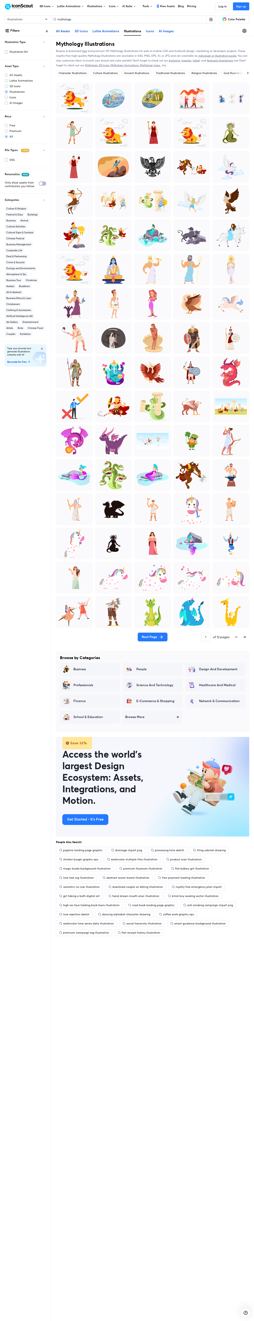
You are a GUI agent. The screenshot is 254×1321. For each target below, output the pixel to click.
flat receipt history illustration (141, 932)
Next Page (149, 637)
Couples (10, 333)
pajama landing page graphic (82, 850)
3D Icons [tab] (81, 31)
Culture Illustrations (105, 73)
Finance (79, 701)
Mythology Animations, (125, 65)
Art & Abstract (13, 292)
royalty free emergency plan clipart (199, 887)
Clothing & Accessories (18, 310)
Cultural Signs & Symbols (19, 232)
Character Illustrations (72, 73)
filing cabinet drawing (211, 850)
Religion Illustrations (204, 73)
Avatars (10, 286)
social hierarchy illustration (144, 923)
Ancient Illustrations (136, 73)
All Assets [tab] (63, 31)
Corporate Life (14, 250)
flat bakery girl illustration (192, 868)
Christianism (13, 304)
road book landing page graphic (153, 905)
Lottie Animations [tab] (105, 31)
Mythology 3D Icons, (98, 65)
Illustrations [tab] (132, 31)
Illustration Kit (19, 52)
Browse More (134, 717)
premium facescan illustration (142, 868)
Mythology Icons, (150, 65)
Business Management (18, 244)
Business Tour (13, 280)
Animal (24, 220)
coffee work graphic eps (178, 914)
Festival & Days (14, 214)
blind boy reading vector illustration (195, 896)
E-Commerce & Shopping (155, 701)
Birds (20, 327)
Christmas (31, 280)
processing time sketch (169, 850)
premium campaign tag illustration (86, 932)
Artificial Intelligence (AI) (19, 316)
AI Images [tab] (166, 31)
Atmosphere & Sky (16, 274)
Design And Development (218, 669)
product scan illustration (186, 859)
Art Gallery (12, 321)
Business (11, 220)
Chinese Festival (15, 238)
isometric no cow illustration (81, 887)
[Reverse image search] (211, 19)
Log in (222, 6)
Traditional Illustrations (170, 73)
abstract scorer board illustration (127, 877)
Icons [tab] (150, 31)
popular (186, 60)
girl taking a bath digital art (81, 896)
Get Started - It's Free (85, 819)
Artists (9, 327)
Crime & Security (15, 262)
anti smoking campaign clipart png (210, 905)
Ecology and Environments (20, 268)
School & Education (88, 717)
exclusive (174, 60)
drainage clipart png (128, 850)
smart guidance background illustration (200, 923)
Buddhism (24, 286)
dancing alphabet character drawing (126, 914)
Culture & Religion (16, 208)
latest (196, 60)
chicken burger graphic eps (80, 859)
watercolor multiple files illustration (134, 859)
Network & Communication (219, 701)
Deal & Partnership (16, 256)
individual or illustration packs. (217, 56)
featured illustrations (220, 60)
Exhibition (25, 333)
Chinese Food (35, 327)
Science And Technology (154, 685)
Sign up (241, 6)
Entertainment (30, 321)
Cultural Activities (15, 226)
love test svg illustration (78, 877)
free (84, 51)
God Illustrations (234, 73)
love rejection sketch (76, 914)
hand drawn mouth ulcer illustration (135, 896)
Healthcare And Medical (217, 685)
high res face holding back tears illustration (91, 905)
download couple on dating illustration (137, 887)
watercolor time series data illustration (88, 923)
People (141, 669)
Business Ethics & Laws (18, 298)
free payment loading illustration (183, 877)
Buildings (33, 214)
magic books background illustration (87, 868)
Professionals (83, 685)
